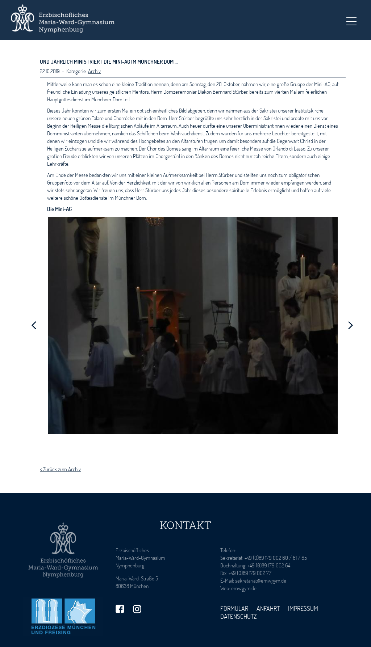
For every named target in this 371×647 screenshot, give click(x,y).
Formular (234, 608)
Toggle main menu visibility (351, 21)
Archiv (94, 71)
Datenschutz (238, 616)
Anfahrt (268, 608)
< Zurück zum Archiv (60, 469)
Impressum (303, 608)
